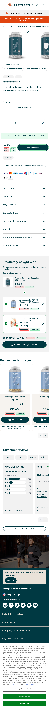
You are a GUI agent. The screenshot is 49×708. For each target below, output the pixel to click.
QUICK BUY (17, 420)
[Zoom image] (28, 32)
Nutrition (12, 26)
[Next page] (45, 519)
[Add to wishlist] (42, 122)
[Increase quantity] (15, 123)
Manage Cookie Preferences (17, 589)
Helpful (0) (44, 507)
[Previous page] (40, 519)
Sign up (10, 580)
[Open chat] (35, 605)
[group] (24, 166)
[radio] (24, 107)
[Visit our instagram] (5, 605)
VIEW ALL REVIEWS (13, 511)
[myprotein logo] (23, 5)
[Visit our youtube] (29, 605)
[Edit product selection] (43, 304)
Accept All (24, 703)
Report (40, 511)
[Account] (37, 5)
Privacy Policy (15, 684)
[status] (11, 123)
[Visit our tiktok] (17, 605)
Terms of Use (28, 684)
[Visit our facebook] (11, 605)
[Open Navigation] (5, 5)
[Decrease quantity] (6, 123)
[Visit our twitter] (23, 605)
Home (5, 26)
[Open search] (10, 5)
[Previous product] (40, 435)
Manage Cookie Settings (24, 689)
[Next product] (45, 435)
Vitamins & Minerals (26, 26)
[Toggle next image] (46, 46)
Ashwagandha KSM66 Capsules (15, 398)
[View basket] (44, 5)
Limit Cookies (24, 696)
